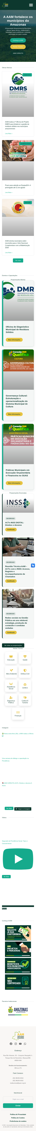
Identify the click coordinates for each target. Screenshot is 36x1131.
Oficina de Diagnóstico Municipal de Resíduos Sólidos (17, 329)
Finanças (18, 716)
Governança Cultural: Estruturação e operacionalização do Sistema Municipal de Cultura (17, 401)
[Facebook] (11, 1043)
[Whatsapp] (25, 1043)
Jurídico (25, 688)
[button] (31, 5)
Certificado (11, 529)
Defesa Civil (25, 674)
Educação (11, 660)
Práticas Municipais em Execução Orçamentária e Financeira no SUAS (18, 473)
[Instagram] (15, 1043)
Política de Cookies (18, 1118)
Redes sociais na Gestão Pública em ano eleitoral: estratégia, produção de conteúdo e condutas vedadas (16, 623)
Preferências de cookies (18, 1121)
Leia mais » (8, 133)
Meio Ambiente (11, 674)
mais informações (14, 340)
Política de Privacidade (18, 1114)
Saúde (25, 660)
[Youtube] (20, 1043)
